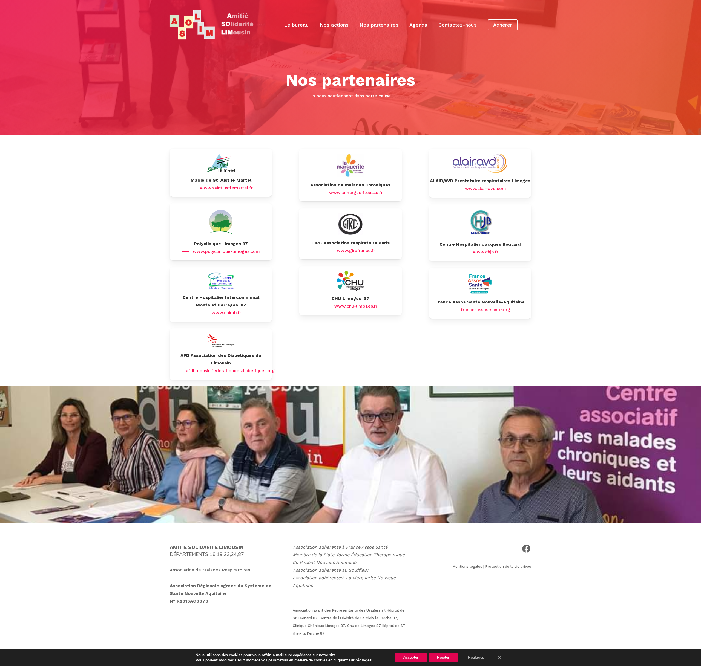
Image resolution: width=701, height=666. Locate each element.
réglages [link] (363, 660)
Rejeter (443, 657)
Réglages (476, 657)
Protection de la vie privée (508, 566)
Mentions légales (467, 566)
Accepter (410, 657)
